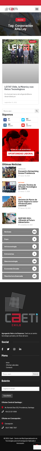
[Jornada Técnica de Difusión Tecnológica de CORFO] (9, 186)
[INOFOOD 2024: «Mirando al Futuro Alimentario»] (9, 218)
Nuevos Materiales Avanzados (24, 215)
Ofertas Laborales (12, 365)
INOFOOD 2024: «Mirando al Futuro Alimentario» (26, 220)
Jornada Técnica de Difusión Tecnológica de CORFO (27, 187)
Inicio (8, 363)
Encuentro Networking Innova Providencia (28, 172)
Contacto (9, 367)
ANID (19, 197)
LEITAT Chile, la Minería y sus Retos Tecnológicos (19, 87)
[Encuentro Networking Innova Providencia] (9, 172)
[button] (37, 9)
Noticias (21, 182)
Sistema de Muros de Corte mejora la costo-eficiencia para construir (28, 202)
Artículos (21, 169)
